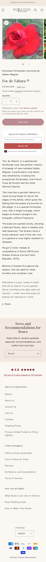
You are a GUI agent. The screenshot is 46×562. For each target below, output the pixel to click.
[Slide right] (29, 64)
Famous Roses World (27, 557)
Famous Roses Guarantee (18, 453)
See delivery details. (29, 108)
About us (9, 400)
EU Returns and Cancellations (20, 472)
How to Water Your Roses (18, 508)
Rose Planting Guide (15, 502)
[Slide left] (17, 64)
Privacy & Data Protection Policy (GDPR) (21, 434)
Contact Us (10, 407)
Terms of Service (14, 478)
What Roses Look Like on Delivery (23, 496)
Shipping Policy (13, 426)
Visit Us (9, 413)
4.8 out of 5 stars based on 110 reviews (23, 375)
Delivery (9, 465)
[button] (35, 10)
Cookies (9, 419)
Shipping (18, 91)
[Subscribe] (37, 353)
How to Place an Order (17, 459)
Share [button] (8, 304)
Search (8, 394)
